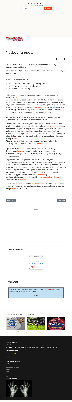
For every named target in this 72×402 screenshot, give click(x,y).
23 (42, 265)
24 (29, 266)
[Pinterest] (34, 4)
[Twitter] (31, 4)
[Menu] (65, 39)
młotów (15, 188)
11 (32, 263)
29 (40, 266)
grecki (25, 107)
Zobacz (8, 363)
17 (29, 265)
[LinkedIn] (64, 58)
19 (34, 265)
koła (17, 97)
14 (38, 263)
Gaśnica (9, 345)
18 (32, 265)
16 (42, 263)
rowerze (22, 180)
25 (32, 266)
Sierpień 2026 (36, 256)
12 (34, 263)
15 (40, 263)
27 (36, 266)
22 (40, 265)
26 (34, 266)
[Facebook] (28, 4)
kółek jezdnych (34, 133)
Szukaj (49, 8)
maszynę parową (38, 183)
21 (38, 265)
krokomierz (54, 126)
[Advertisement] (36, 23)
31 (29, 268)
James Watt (20, 183)
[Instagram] (43, 4)
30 (42, 266)
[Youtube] (37, 4)
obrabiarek (20, 151)
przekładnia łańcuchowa (49, 177)
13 (36, 263)
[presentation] (7, 323)
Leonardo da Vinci (43, 143)
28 (38, 266)
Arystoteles (38, 107)
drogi (16, 138)
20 (36, 265)
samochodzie (41, 175)
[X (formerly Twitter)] (60, 58)
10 (29, 263)
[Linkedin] (40, 4)
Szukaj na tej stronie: (37, 5)
